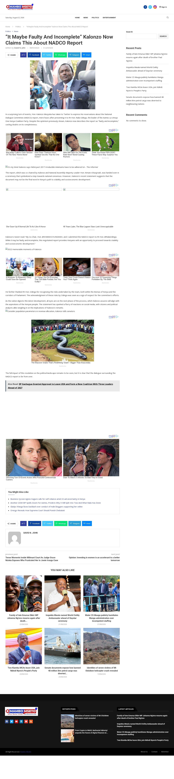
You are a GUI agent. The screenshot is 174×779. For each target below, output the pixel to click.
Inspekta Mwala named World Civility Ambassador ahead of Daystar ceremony (62, 618)
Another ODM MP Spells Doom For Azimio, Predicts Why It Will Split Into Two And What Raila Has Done (55, 502)
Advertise (165, 751)
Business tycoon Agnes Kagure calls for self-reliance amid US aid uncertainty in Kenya (47, 499)
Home (77, 18)
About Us (144, 751)
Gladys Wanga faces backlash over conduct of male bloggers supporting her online (46, 506)
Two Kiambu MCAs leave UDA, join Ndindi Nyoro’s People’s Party (143, 740)
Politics (95, 18)
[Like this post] (24, 54)
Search (129, 31)
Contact (154, 751)
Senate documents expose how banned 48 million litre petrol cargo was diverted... (63, 671)
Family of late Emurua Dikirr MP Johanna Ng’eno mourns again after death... (23, 618)
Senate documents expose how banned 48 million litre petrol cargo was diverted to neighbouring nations (145, 100)
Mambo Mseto (25, 752)
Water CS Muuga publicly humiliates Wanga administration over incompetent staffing (101, 618)
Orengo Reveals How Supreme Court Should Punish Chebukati (37, 510)
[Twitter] (150, 7)
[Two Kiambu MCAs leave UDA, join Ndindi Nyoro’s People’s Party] (23, 646)
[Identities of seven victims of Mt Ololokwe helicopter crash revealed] (101, 646)
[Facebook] (145, 7)
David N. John (19, 48)
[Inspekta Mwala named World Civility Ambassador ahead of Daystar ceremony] (62, 593)
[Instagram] (155, 7)
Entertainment (109, 18)
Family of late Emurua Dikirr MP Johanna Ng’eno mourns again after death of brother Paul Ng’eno (146, 57)
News (85, 18)
